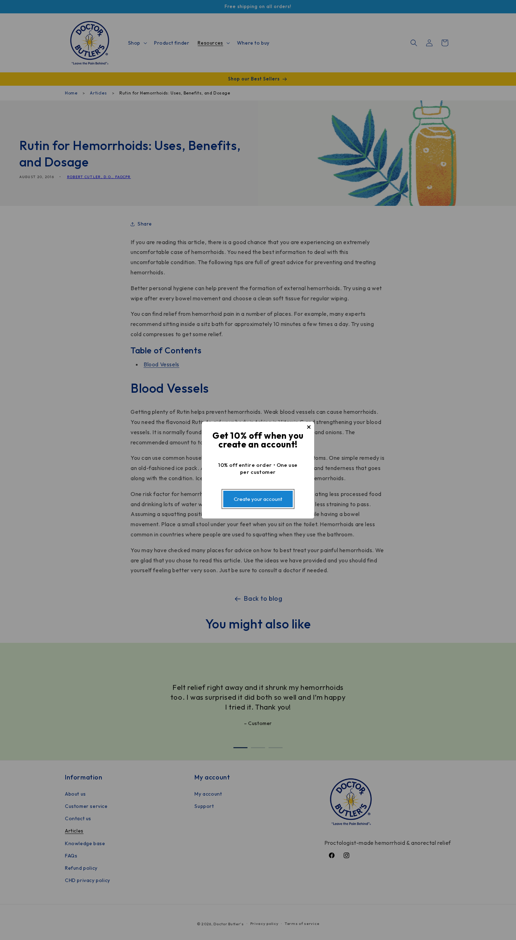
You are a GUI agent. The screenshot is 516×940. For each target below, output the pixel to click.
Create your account (258, 499)
